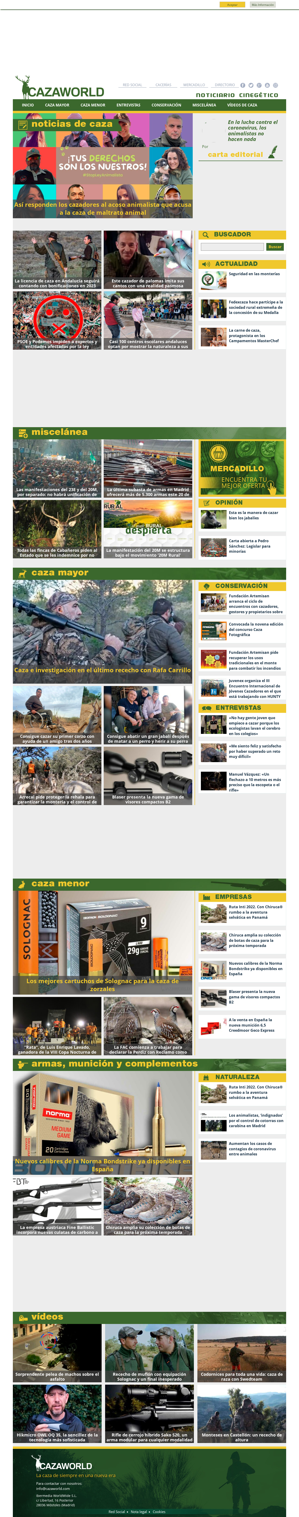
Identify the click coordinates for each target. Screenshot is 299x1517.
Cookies (159, 1511)
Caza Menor (93, 105)
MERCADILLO (238, 477)
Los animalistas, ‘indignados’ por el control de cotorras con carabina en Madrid (256, 1121)
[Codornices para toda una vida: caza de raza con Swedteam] (241, 1353)
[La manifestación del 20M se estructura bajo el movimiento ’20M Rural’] (148, 529)
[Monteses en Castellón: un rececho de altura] (241, 1414)
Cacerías (163, 84)
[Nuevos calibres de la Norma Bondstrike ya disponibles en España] (102, 1122)
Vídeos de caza (242, 105)
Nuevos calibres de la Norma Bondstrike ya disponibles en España (256, 969)
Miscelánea (204, 105)
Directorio (225, 84)
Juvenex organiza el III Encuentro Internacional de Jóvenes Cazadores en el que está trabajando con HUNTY (255, 688)
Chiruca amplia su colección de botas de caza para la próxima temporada (255, 940)
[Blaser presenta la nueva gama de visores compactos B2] (148, 776)
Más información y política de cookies (149, 7)
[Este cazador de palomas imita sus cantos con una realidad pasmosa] (148, 260)
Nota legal (139, 1511)
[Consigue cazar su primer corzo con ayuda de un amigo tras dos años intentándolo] (57, 715)
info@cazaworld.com (53, 1488)
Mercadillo (194, 84)
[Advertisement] (149, 44)
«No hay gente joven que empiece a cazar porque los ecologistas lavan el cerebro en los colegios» (254, 725)
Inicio (28, 105)
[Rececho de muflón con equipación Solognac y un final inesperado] (149, 1353)
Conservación (166, 105)
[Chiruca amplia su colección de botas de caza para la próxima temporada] (148, 1206)
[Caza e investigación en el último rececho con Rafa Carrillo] (102, 631)
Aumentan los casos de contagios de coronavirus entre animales (252, 1149)
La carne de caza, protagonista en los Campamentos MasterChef (254, 336)
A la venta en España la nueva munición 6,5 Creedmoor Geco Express (251, 1025)
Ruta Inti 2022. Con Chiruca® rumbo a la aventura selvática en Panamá (256, 912)
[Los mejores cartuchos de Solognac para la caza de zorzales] (102, 942)
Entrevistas (128, 105)
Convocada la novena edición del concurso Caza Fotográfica (256, 629)
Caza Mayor (57, 105)
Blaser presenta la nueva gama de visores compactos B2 (254, 997)
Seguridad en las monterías (254, 273)
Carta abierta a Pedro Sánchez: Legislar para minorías (250, 546)
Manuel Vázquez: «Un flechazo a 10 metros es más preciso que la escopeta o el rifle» (255, 782)
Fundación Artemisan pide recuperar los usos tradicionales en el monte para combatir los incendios (255, 660)
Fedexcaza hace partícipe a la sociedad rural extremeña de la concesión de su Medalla (256, 307)
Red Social (132, 84)
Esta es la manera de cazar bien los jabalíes (253, 515)
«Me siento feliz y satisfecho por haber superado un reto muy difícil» (255, 751)
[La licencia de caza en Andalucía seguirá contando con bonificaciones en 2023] (57, 260)
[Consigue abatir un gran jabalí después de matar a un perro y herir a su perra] (148, 715)
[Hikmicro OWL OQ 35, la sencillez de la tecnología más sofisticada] (57, 1414)
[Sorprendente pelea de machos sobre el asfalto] (57, 1353)
